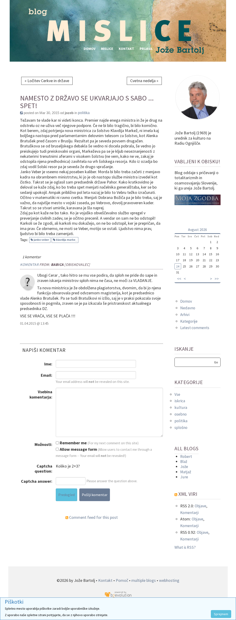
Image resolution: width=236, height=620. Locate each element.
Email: (46, 375)
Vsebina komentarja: (41, 394)
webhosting (169, 580)
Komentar (29, 264)
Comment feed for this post (93, 517)
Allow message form (78, 449)
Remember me (73, 442)
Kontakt (126, 48)
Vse (177, 394)
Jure (184, 476)
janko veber (41, 239)
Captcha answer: (36, 481)
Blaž (183, 461)
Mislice (107, 48)
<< (179, 278)
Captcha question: (43, 468)
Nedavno (187, 307)
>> (217, 278)
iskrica (179, 400)
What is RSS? (185, 547)
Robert (186, 456)
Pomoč (122, 580)
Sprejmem (221, 614)
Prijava (146, 48)
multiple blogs (143, 580)
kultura (180, 407)
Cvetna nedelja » (144, 80)
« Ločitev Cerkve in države (47, 80)
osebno (180, 414)
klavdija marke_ (66, 239)
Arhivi (184, 314)
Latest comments (194, 327)
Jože (184, 466)
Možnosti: (43, 444)
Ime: (48, 364)
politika (84, 113)
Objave (200, 505)
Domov (89, 48)
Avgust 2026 (197, 229)
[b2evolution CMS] (118, 594)
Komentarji (189, 512)
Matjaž (185, 471)
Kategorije (189, 321)
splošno (180, 427)
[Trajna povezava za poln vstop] (21, 113)
